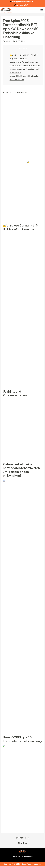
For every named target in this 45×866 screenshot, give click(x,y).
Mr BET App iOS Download (15, 92)
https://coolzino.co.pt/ (31, 864)
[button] (42, 10)
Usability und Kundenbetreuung (24, 62)
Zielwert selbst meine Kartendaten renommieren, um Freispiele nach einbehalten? (25, 69)
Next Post (22, 843)
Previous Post (22, 838)
